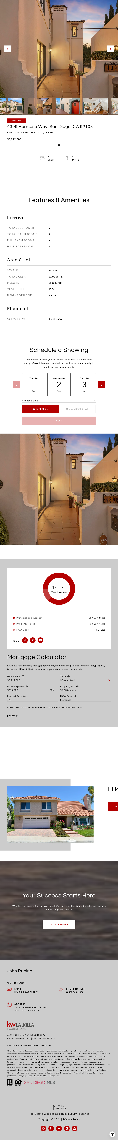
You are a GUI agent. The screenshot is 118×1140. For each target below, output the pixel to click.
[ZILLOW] (74, 1128)
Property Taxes (25, 624)
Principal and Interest (29, 618)
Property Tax (67, 686)
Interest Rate (14, 696)
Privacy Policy (71, 1119)
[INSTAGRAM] (43, 1128)
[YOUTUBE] (59, 1128)
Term (63, 676)
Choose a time (30, 400)
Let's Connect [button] (59, 924)
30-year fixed (67, 680)
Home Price (13, 676)
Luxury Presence (78, 1113)
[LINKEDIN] (51, 1128)
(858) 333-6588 (74, 992)
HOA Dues (66, 696)
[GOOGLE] (67, 1128)
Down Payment (15, 686)
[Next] (101, 384)
